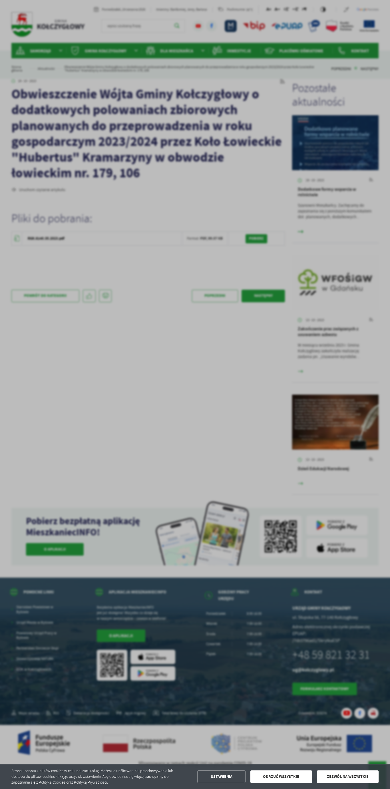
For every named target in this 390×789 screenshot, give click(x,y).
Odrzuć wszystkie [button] (281, 776)
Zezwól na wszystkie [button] (348, 776)
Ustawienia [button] (221, 776)
